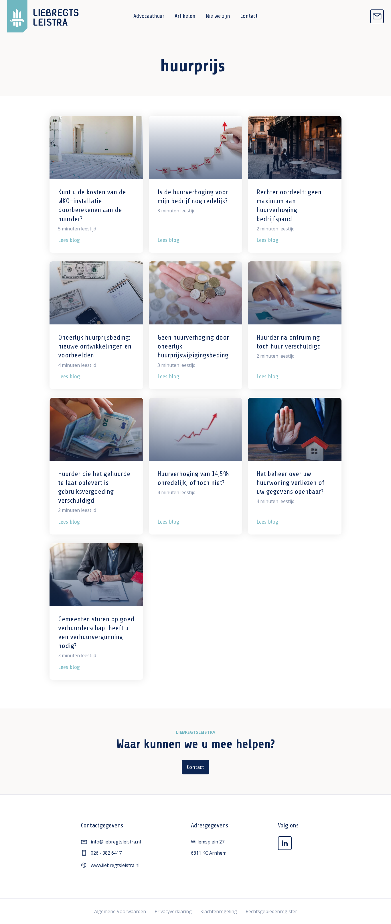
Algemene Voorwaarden (120, 911)
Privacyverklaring (173, 911)
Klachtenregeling (218, 911)
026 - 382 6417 (106, 853)
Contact (249, 16)
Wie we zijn (218, 16)
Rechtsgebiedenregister (271, 911)
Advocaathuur (148, 16)
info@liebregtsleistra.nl (116, 842)
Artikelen (185, 16)
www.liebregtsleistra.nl (115, 865)
